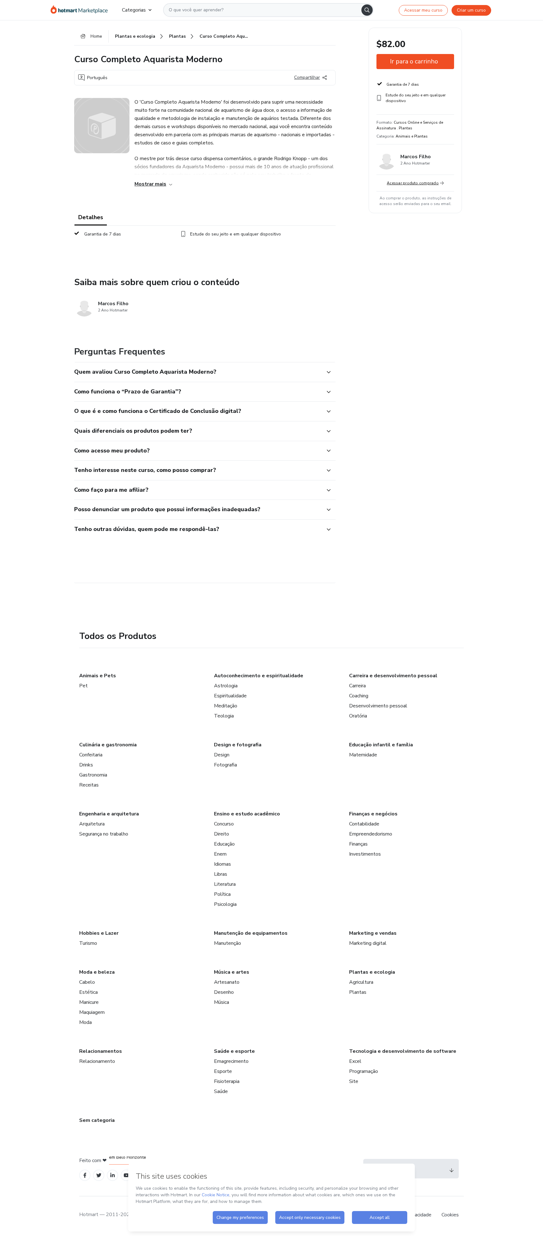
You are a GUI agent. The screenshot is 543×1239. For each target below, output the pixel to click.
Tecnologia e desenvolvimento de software (402, 1051)
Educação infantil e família (381, 744)
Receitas (89, 785)
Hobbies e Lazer (98, 933)
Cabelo (87, 982)
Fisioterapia (226, 1081)
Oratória (358, 715)
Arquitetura (92, 823)
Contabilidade (364, 823)
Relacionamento (97, 1061)
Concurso (224, 823)
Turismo (88, 943)
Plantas (357, 992)
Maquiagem (92, 1012)
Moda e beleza (97, 972)
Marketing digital (368, 943)
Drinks (86, 764)
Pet (83, 685)
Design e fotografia (237, 744)
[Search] (367, 10)
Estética (88, 992)
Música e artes (231, 972)
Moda (85, 1022)
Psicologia (225, 904)
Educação (224, 844)
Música (221, 1002)
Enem (220, 854)
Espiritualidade (230, 695)
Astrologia (226, 685)
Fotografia (225, 764)
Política (222, 894)
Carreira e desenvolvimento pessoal (393, 675)
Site (353, 1081)
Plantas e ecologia (372, 972)
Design (221, 754)
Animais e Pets (97, 675)
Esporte (223, 1071)
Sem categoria (97, 1120)
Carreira (357, 685)
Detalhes (90, 217)
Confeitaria (90, 754)
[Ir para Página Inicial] (81, 10)
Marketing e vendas (373, 933)
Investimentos (365, 854)
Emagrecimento (231, 1061)
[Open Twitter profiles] (99, 1175)
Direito (221, 834)
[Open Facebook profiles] (84, 1175)
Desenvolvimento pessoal (378, 705)
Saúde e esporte (234, 1051)
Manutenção (227, 943)
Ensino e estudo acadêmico (247, 813)
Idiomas (222, 864)
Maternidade (363, 754)
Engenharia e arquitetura (109, 813)
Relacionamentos (100, 1051)
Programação (363, 1071)
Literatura (225, 884)
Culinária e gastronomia (108, 744)
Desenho (224, 992)
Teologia (224, 715)
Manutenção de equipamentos (251, 933)
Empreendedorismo (370, 834)
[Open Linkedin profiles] (112, 1175)
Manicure (89, 1002)
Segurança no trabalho (103, 834)
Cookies (450, 1214)
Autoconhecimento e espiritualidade (258, 675)
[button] (198, 372)
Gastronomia (93, 774)
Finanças (358, 844)
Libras (220, 874)
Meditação (225, 705)
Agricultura (361, 982)
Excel (355, 1061)
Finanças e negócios (373, 813)
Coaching (358, 695)
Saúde (221, 1091)
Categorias (134, 10)
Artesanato (226, 982)
